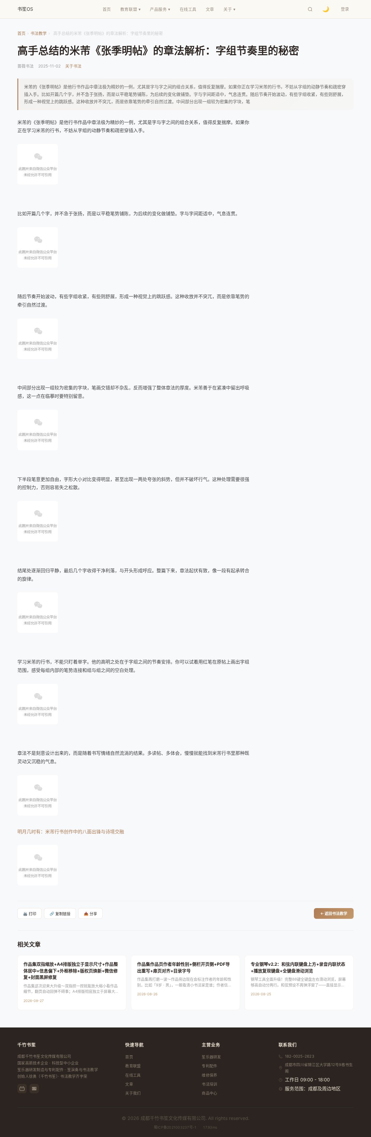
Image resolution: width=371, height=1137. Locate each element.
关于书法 (73, 65)
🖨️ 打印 (29, 914)
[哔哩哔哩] (22, 1088)
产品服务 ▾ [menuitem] (160, 9)
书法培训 (209, 1084)
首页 (21, 33)
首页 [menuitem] (107, 9)
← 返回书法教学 (333, 913)
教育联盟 (133, 1065)
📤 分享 (90, 914)
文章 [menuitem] (210, 9)
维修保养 (209, 1075)
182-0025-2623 (299, 1056)
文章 (129, 1084)
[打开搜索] (310, 9)
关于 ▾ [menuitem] (229, 9)
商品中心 (209, 1093)
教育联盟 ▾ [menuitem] (130, 9)
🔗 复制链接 (60, 914)
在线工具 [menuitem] (188, 9)
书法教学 (38, 33)
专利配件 (209, 1065)
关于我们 (133, 1093)
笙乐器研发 (211, 1056)
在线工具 (133, 1075)
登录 (345, 8)
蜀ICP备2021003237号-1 (175, 1127)
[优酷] (34, 1088)
